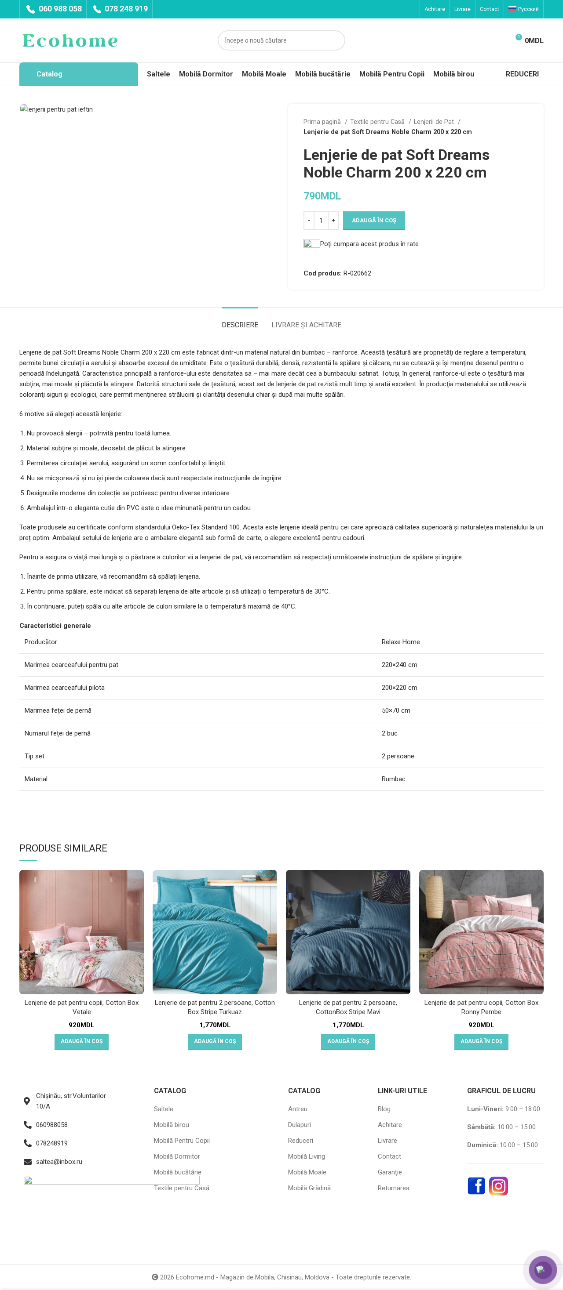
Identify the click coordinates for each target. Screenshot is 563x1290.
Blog (384, 1109)
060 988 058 (59, 8)
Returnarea (393, 1188)
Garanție (390, 1172)
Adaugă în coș (374, 220)
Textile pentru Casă (378, 121)
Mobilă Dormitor (177, 1156)
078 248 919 (125, 8)
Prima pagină (323, 121)
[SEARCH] (335, 40)
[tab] (240, 320)
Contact (389, 1156)
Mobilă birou (171, 1125)
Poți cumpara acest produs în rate (369, 244)
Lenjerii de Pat (435, 121)
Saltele (163, 1109)
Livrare (387, 1141)
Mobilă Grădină (309, 1188)
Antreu (297, 1109)
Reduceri (300, 1141)
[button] (82, 1042)
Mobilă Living (306, 1156)
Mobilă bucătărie (177, 1172)
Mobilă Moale (307, 1172)
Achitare (390, 1125)
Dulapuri (299, 1125)
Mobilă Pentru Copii (182, 1141)
